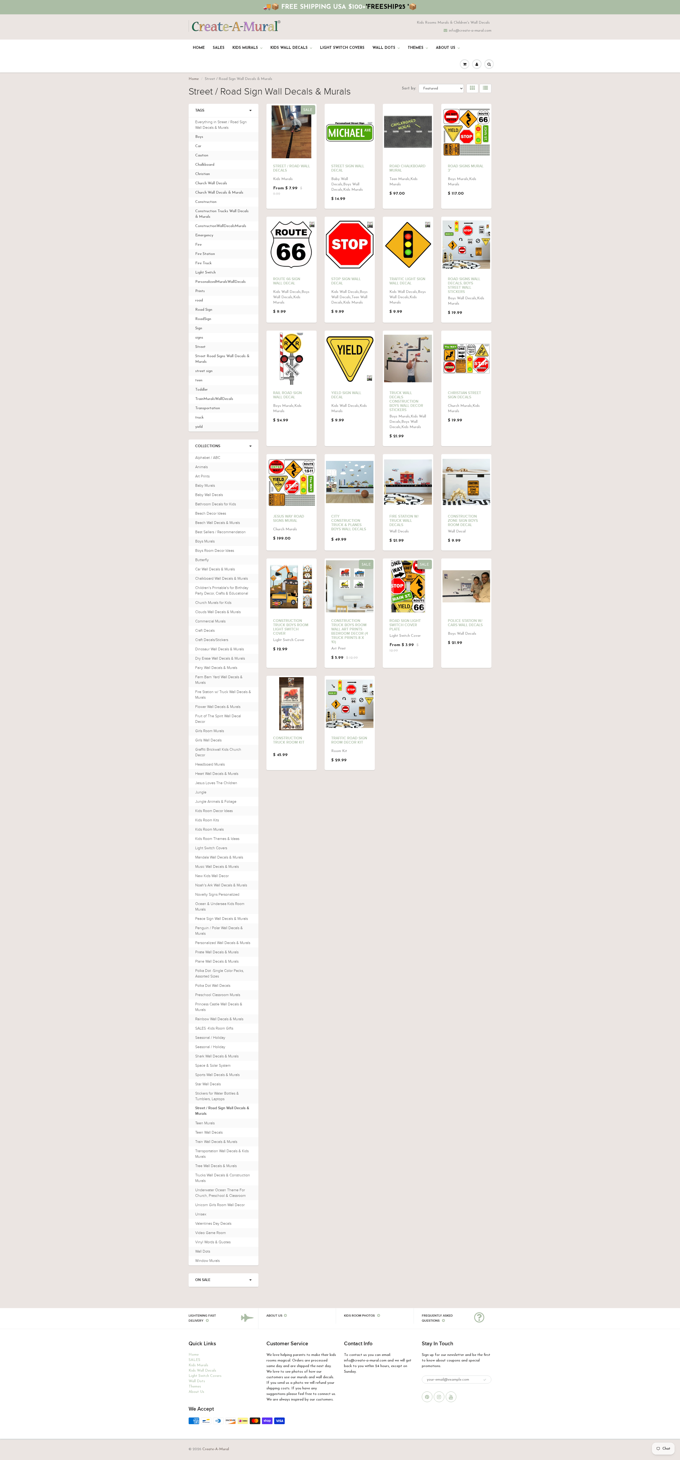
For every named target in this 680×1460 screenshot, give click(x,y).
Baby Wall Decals (209, 495)
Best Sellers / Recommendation (220, 532)
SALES (218, 48)
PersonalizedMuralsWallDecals (220, 282)
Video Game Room (210, 1233)
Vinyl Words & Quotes (213, 1242)
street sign (203, 371)
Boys (199, 137)
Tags (199, 110)
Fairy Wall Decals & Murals (216, 667)
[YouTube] (451, 1396)
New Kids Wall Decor (212, 876)
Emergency (204, 235)
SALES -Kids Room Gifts (214, 1028)
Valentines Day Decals (213, 1223)
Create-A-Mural (215, 1449)
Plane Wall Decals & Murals (217, 961)
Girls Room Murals (209, 731)
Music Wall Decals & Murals (217, 866)
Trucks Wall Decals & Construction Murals (222, 1178)
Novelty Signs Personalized (217, 894)
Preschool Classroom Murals (217, 995)
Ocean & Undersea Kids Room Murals (219, 907)
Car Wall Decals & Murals (215, 569)
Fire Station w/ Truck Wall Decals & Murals (223, 695)
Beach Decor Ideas (210, 513)
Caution (201, 155)
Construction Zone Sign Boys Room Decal (463, 521)
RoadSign (203, 319)
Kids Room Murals (209, 829)
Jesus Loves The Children (216, 783)
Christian (202, 174)
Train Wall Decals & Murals (216, 1141)
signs (199, 338)
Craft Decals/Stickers (211, 640)
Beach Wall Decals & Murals (217, 522)
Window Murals (207, 1260)
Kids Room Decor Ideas (214, 811)
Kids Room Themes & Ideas (217, 838)
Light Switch (205, 273)
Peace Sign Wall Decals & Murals (221, 918)
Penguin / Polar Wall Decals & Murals (219, 931)
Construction (205, 202)
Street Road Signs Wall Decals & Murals (222, 359)
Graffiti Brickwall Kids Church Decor (218, 752)
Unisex (200, 1214)
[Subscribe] (485, 1380)
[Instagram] (439, 1396)
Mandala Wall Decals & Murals (219, 857)
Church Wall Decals (211, 183)
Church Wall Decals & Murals (219, 193)
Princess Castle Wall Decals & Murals (218, 1007)
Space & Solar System (213, 1065)
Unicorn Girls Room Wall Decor (220, 1205)
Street (200, 347)
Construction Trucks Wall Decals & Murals (222, 214)
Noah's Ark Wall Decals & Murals (221, 885)
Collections (207, 446)
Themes (415, 48)
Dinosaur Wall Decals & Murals (219, 649)
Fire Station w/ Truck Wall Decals (404, 521)
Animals (201, 467)
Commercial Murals (210, 621)
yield (199, 427)
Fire (198, 245)
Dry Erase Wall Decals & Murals (220, 658)
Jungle (200, 792)
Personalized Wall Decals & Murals (222, 943)
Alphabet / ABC (207, 457)
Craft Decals (205, 630)
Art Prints (202, 476)
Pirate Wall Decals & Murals (217, 952)
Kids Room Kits (207, 820)
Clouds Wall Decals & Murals (218, 612)
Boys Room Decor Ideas (214, 550)
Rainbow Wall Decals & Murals (219, 1019)
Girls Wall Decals (208, 740)
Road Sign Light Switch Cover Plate (405, 625)
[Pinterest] (427, 1396)
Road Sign (203, 310)
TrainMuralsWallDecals (214, 399)
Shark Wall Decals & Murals (217, 1056)
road (199, 300)
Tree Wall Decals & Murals (216, 1166)
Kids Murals (245, 48)
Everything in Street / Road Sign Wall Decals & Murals (221, 125)
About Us (445, 48)
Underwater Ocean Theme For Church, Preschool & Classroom (220, 1193)
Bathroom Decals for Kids (215, 504)
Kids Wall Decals (289, 48)
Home (199, 48)
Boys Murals (205, 541)
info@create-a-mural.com (470, 31)
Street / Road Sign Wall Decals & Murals (222, 1111)
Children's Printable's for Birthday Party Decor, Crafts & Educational (221, 591)
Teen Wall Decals (209, 1132)
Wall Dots (383, 48)
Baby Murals (205, 485)
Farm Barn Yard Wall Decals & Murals (219, 680)
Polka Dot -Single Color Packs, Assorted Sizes (219, 973)
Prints (200, 291)
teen (198, 380)
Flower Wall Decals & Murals (217, 707)
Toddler (201, 390)
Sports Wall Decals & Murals (217, 1075)
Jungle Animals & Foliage (215, 801)
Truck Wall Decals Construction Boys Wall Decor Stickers (406, 401)
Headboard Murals (210, 764)
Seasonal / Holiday (210, 1037)
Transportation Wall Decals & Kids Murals (222, 1154)
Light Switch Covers (342, 48)
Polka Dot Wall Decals (212, 985)
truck (199, 418)
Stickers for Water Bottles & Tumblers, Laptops (217, 1096)
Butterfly (202, 560)
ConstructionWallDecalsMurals (220, 226)
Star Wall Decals (208, 1084)
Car (198, 146)
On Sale (202, 1280)
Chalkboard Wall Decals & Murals (221, 578)
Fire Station (205, 254)
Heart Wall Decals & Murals (216, 773)
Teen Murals (205, 1123)
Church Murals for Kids (213, 602)
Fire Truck (203, 263)
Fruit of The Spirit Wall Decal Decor (218, 719)
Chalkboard (204, 165)
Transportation (207, 408)
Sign (198, 328)
